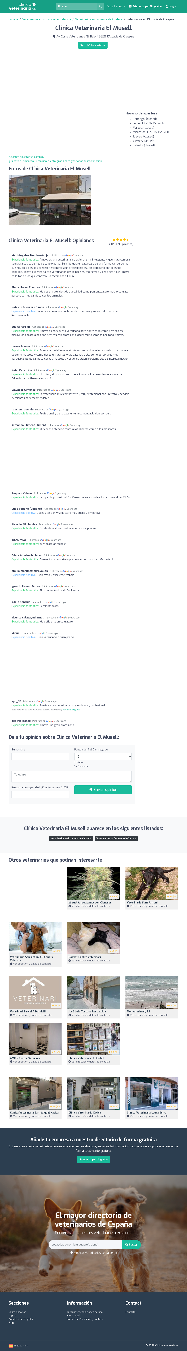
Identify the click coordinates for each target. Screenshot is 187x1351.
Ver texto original (71, 709)
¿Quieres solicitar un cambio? (26, 157)
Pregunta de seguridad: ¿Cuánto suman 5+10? (40, 787)
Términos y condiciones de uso (85, 1312)
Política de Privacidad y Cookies (85, 1319)
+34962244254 (94, 45)
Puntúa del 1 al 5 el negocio (91, 749)
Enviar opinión (105, 789)
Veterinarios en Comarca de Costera (99, 19)
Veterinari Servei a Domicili (28, 1011)
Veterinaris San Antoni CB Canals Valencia (31, 958)
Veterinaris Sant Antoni (142, 902)
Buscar (133, 1245)
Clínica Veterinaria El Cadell (86, 1058)
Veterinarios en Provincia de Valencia (46, 19)
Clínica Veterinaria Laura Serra (147, 1112)
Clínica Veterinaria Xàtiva (84, 1112)
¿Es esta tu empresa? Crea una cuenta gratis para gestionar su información (55, 161)
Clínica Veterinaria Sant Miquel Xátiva (34, 1112)
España (13, 19)
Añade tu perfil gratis (147, 6)
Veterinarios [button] (115, 6)
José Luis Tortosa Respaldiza (87, 1011)
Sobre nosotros (17, 1312)
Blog (11, 1322)
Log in (172, 6)
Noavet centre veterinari (84, 957)
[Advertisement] (137, 80)
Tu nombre (18, 749)
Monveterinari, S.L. (139, 1011)
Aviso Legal (73, 1315)
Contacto (130, 1312)
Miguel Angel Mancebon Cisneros (90, 902)
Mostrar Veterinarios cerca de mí (95, 1253)
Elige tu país (20, 1345)
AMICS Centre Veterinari (25, 1058)
